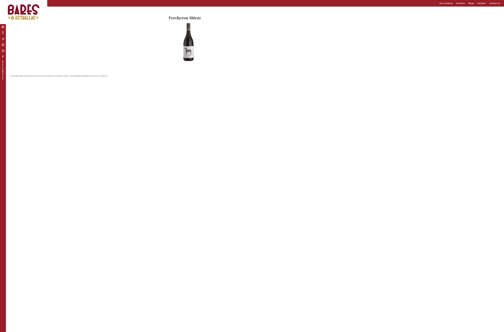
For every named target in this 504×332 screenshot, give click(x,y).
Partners (481, 3)
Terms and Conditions (98, 76)
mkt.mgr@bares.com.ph (3, 70)
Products (460, 3)
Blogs (471, 3)
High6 (86, 76)
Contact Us (494, 3)
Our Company (446, 3)
